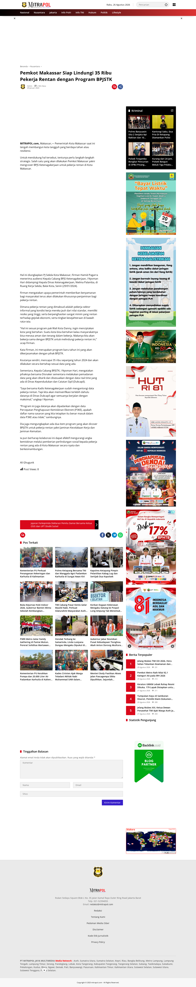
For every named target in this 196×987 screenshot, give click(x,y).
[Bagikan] (120, 86)
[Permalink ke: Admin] (23, 87)
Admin (29, 86)
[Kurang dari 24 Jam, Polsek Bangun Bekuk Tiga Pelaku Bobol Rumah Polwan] (162, 149)
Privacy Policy (98, 942)
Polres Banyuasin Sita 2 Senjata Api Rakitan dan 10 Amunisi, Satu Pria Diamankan (138, 134)
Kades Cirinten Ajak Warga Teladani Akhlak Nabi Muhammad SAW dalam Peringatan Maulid (69, 676)
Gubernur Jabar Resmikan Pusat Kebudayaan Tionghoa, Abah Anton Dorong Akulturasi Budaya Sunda (106, 642)
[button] (166, 4)
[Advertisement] (98, 40)
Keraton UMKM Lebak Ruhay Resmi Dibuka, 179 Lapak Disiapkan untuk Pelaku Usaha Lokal (155, 686)
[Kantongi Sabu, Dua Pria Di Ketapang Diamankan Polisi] (162, 121)
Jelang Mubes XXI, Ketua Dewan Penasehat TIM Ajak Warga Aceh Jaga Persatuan (156, 709)
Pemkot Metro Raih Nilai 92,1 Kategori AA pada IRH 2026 (152, 674)
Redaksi (98, 910)
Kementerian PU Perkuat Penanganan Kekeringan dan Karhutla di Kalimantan (35, 573)
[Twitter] (108, 535)
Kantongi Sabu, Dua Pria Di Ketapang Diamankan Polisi (162, 134)
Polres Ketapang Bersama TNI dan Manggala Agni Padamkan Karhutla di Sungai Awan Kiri (71, 573)
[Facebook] (102, 535)
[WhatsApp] (120, 535)
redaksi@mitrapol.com (101, 904)
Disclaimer (98, 929)
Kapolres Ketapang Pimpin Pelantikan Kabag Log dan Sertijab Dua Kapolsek (104, 573)
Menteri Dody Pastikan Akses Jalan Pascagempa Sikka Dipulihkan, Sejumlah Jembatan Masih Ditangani (105, 676)
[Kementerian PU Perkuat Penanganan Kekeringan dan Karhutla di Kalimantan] (36, 557)
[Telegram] (114, 535)
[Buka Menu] (174, 4)
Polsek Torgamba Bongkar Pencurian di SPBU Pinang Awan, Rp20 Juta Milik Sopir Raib (138, 161)
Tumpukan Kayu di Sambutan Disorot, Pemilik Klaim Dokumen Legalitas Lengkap (154, 697)
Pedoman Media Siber (98, 923)
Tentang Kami (98, 916)
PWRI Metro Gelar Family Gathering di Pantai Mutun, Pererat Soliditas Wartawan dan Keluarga (34, 642)
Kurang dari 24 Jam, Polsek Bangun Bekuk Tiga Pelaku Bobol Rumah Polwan (162, 161)
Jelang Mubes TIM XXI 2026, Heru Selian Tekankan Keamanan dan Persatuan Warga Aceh (154, 662)
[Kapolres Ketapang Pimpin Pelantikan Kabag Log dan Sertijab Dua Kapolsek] (106, 557)
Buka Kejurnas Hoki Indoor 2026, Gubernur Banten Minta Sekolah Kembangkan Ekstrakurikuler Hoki (35, 607)
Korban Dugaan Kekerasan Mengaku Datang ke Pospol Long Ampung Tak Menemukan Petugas (106, 607)
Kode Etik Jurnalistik (98, 935)
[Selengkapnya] (172, 110)
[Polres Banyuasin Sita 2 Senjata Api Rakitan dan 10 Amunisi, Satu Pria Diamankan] (139, 121)
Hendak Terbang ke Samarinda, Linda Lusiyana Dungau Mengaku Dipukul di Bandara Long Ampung (70, 642)
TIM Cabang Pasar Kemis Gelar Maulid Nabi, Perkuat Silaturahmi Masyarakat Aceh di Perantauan (71, 607)
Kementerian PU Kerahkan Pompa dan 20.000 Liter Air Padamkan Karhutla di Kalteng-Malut (36, 676)
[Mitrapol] (36, 4)
